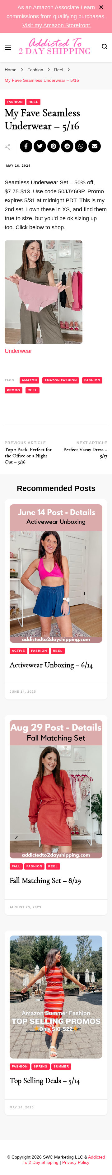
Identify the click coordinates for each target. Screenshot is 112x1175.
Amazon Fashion (60, 380)
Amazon (29, 380)
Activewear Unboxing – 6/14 (51, 664)
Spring (41, 1066)
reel (32, 390)
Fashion (15, 101)
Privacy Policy (75, 1162)
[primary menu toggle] (8, 48)
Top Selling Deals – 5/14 (45, 1080)
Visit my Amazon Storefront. (56, 25)
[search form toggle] (104, 47)
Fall (16, 866)
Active (18, 650)
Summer (61, 1066)
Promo (13, 390)
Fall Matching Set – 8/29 (45, 880)
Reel (33, 101)
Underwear (18, 351)
